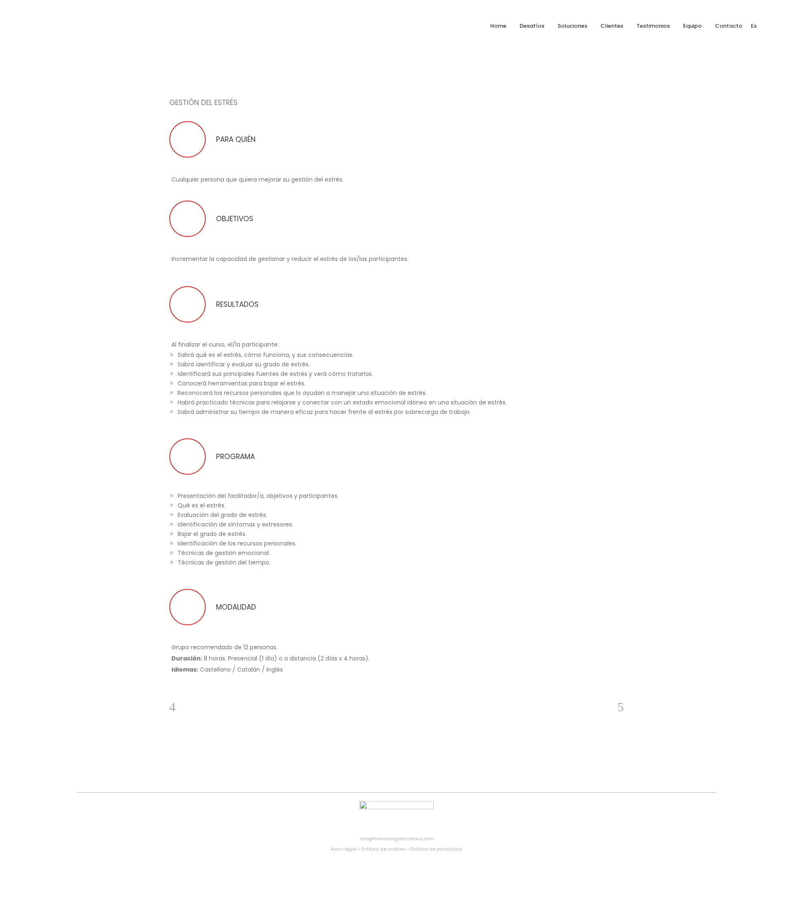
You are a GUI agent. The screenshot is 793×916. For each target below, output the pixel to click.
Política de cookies (383, 849)
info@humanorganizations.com (397, 838)
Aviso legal (343, 849)
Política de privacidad (436, 849)
